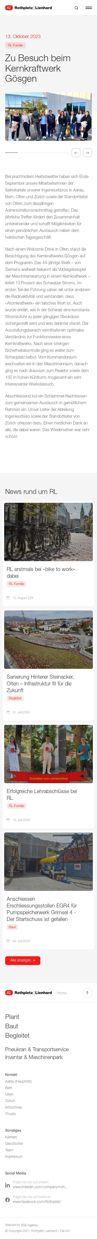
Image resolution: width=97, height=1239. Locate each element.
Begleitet (17, 1036)
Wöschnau (13, 1107)
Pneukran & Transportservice (37, 1050)
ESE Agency (29, 1225)
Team (9, 1150)
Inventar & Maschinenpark (34, 1057)
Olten (9, 1094)
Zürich (10, 1101)
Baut (11, 1027)
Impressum (14, 1157)
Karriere (11, 1137)
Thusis (10, 1114)
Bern (8, 1088)
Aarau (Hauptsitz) (18, 1081)
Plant (12, 1017)
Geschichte (14, 1144)
